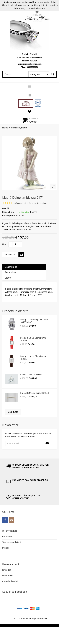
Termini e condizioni (11, 542)
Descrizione (11, 266)
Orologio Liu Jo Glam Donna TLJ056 (33, 339)
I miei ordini (7, 575)
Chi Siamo (7, 536)
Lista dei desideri (10, 581)
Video (8, 277)
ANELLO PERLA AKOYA (31, 374)
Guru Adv (23, 618)
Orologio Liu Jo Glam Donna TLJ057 (33, 357)
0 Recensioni (20, 203)
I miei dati (6, 570)
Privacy (5, 548)
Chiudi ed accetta (37, 8)
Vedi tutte (13, 411)
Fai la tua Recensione (37, 203)
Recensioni (10, 272)
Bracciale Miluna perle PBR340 (34, 393)
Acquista (10, 254)
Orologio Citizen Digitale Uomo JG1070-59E (34, 320)
